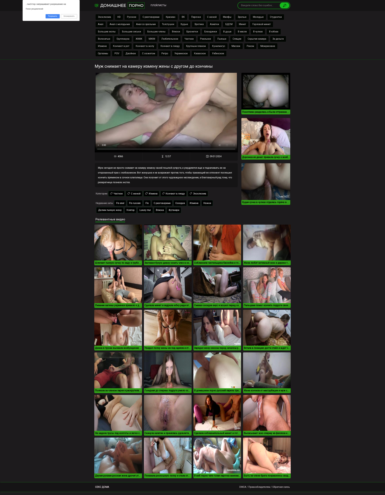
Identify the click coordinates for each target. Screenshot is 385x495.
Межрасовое (267, 46)
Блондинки (210, 31)
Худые (184, 24)
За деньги (278, 38)
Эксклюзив (104, 17)
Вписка (160, 210)
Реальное (205, 38)
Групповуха (123, 38)
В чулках (258, 31)
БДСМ (229, 24)
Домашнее (121, 5)
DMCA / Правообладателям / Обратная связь (264, 487)
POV (116, 53)
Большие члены (156, 31)
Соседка (180, 203)
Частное (189, 38)
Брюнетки (192, 31)
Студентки (276, 17)
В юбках (273, 31)
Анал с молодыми (120, 24)
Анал (100, 24)
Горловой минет (261, 24)
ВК (183, 17)
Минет (242, 24)
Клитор (130, 210)
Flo (147, 203)
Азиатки (214, 24)
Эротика (199, 24)
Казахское (200, 53)
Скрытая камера (257, 38)
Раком (250, 46)
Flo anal (120, 203)
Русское (131, 17)
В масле (242, 31)
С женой (212, 17)
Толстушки (168, 24)
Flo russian (135, 203)
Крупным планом (196, 46)
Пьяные (221, 38)
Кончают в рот (121, 46)
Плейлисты (158, 5)
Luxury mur (145, 210)
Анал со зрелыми (146, 24)
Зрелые (242, 17)
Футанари (174, 210)
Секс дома (102, 487)
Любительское (169, 38)
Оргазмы (103, 53)
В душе (227, 31)
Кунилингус (218, 46)
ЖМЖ (139, 38)
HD (119, 17)
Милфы (227, 17)
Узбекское (218, 53)
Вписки (176, 31)
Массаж (235, 46)
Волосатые (104, 38)
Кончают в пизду (170, 46)
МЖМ (152, 38)
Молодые (258, 17)
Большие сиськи (131, 31)
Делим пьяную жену (110, 210)
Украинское (181, 53)
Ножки (207, 203)
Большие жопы (107, 31)
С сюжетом (148, 53)
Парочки (196, 17)
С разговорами (151, 17)
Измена (102, 46)
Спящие (237, 38)
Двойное (131, 53)
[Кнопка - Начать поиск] (284, 5)
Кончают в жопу (145, 46)
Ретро (164, 53)
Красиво (170, 17)
